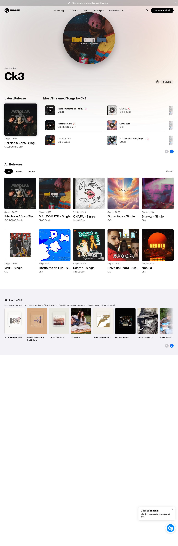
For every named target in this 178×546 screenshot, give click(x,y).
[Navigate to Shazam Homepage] (12, 10)
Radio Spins (99, 10)
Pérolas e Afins (65, 123)
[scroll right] (172, 151)
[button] (176, 2)
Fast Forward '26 (116, 10)
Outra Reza (124, 123)
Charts (85, 10)
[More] (98, 110)
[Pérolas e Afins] (72, 125)
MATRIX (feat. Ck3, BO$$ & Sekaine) (137, 138)
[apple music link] (167, 82)
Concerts (74, 10)
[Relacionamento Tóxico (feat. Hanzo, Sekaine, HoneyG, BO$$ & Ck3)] (72, 110)
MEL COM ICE (64, 138)
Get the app (59, 10)
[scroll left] (167, 151)
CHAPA (123, 108)
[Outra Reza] (134, 125)
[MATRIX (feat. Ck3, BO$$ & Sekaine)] (134, 140)
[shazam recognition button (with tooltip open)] (170, 528)
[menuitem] (59, 10)
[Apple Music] (9, 151)
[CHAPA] (134, 110)
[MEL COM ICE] (72, 140)
